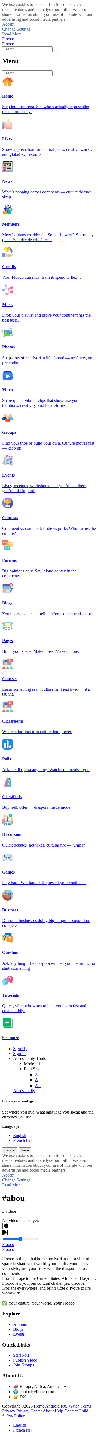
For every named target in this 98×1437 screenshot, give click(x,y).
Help (59, 1411)
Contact (71, 1411)
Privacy (8, 1411)
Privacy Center (29, 1411)
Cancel (9, 1150)
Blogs (18, 1329)
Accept (8, 24)
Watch (74, 1406)
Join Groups (23, 1365)
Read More (12, 34)
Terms (86, 1406)
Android (52, 1406)
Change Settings (16, 29)
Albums (20, 1324)
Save (25, 1150)
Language (10, 1126)
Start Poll (21, 1355)
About (48, 1411)
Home (39, 1406)
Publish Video (25, 1360)
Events (19, 1334)
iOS (64, 1406)
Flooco (8, 39)
